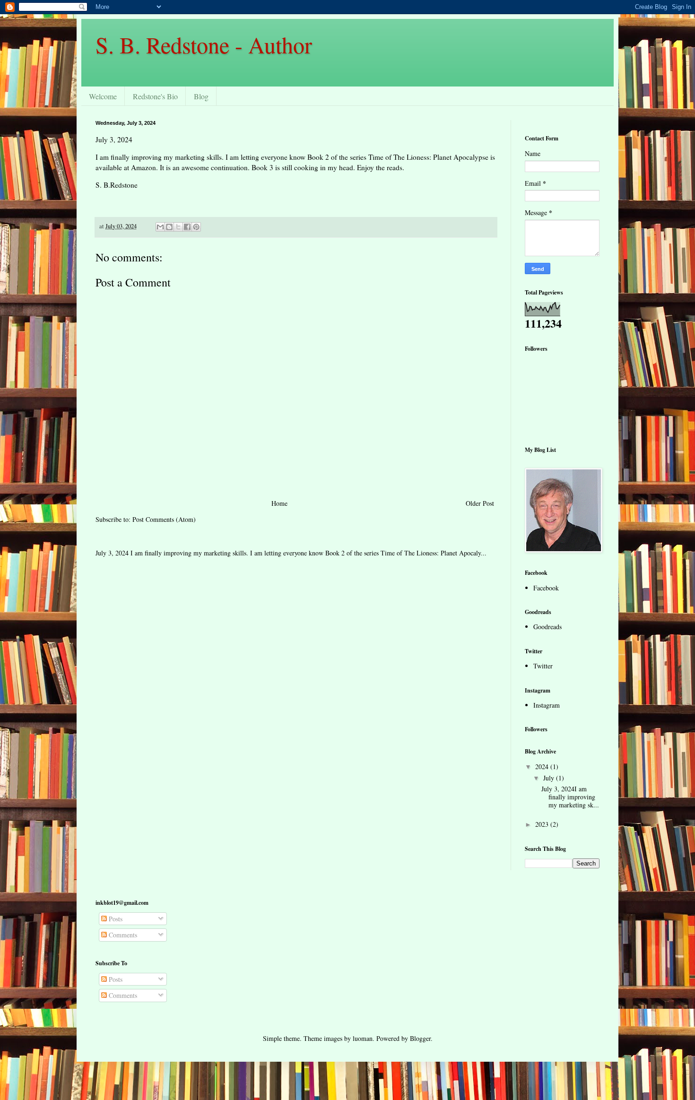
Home (279, 503)
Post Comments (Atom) (164, 519)
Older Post (480, 503)
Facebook (546, 587)
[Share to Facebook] (187, 227)
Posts (114, 918)
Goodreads (547, 626)
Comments (122, 934)
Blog (201, 96)
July (549, 777)
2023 (542, 824)
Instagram (546, 705)
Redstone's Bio (155, 96)
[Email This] (160, 227)
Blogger (420, 1038)
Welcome (103, 96)
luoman (363, 1038)
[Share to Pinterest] (196, 227)
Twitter (543, 665)
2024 (542, 766)
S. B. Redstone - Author (204, 44)
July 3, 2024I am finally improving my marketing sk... (570, 796)
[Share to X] (178, 227)
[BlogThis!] (169, 227)
